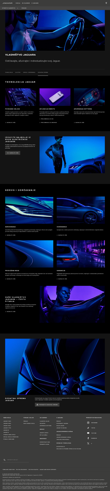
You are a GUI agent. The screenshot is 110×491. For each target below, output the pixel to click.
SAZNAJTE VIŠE (14, 153)
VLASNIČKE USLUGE (44, 421)
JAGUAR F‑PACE (7, 421)
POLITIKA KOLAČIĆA (33, 469)
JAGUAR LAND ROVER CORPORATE (48, 469)
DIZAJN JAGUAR (60, 425)
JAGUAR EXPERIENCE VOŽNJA (63, 437)
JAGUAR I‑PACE (7, 425)
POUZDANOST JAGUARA (62, 423)
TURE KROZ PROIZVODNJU (62, 439)
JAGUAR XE (6, 430)
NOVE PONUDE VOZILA (29, 423)
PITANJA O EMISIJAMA (8, 439)
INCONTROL (42, 423)
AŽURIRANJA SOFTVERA (45, 425)
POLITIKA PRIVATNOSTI (21, 469)
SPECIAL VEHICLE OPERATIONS (10, 436)
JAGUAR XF (6, 432)
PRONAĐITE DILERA (44, 444)
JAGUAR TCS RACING (61, 427)
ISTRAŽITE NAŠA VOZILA (9, 434)
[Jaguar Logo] (7, 3)
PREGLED (26, 421)
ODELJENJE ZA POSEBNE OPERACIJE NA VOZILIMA (68, 448)
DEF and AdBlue (43, 435)
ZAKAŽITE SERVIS (44, 432)
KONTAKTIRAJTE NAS (45, 442)
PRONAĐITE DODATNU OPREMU (48, 404)
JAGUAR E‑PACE (7, 423)
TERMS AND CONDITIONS (9, 469)
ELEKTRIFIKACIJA (60, 446)
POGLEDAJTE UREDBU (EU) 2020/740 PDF (12, 477)
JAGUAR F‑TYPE (7, 427)
